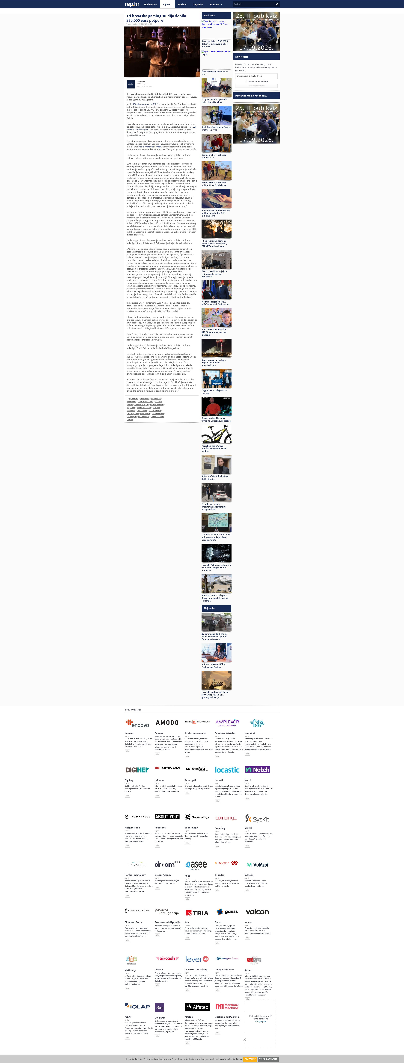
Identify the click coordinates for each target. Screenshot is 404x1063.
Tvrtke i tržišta (131, 24)
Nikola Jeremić (155, 410)
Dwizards (160, 1017)
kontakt (150, 87)
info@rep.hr (260, 1021)
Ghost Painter (143, 416)
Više (127, 751)
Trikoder (219, 875)
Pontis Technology (135, 875)
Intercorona (156, 398)
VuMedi (249, 875)
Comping (220, 828)
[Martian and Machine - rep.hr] (227, 1009)
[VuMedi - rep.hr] (257, 868)
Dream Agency (163, 875)
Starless (130, 419)
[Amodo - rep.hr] (167, 725)
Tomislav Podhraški (145, 401)
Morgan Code (132, 827)
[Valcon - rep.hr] (257, 914)
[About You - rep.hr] (167, 819)
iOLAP (128, 1017)
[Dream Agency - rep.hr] (167, 866)
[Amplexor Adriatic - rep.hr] (227, 726)
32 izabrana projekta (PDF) (145, 104)
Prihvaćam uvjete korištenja (258, 81)
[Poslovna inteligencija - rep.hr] (167, 914)
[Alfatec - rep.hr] (197, 1010)
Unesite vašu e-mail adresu (249, 75)
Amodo (159, 733)
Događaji (198, 4)
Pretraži (237, 4)
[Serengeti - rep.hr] (197, 771)
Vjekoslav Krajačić (141, 404)
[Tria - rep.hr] (197, 916)
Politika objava (142, 84)
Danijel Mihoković (144, 407)
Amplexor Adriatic (225, 733)
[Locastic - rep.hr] (227, 772)
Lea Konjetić (132, 416)
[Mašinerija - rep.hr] (131, 964)
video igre (134, 398)
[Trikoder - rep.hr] (226, 864)
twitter (144, 87)
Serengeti (190, 780)
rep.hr (132, 4)
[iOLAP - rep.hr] (137, 1008)
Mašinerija (131, 970)
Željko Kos (131, 407)
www (138, 87)
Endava (129, 733)
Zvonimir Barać (158, 413)
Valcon (248, 922)
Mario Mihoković (156, 404)
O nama (213, 5)
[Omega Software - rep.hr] (227, 960)
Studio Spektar (133, 413)
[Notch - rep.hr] (257, 772)
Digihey (129, 780)
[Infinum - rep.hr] (167, 769)
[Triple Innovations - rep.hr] (197, 723)
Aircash (159, 969)
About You (160, 827)
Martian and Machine (227, 1017)
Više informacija (268, 1059)
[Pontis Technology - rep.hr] (137, 868)
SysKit (248, 828)
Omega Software (224, 969)
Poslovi (182, 4)
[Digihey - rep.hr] (137, 773)
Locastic (219, 780)
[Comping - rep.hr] (226, 822)
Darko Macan (142, 410)
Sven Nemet (145, 413)
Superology (191, 827)
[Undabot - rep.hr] (257, 726)
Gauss (218, 922)
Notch (248, 780)
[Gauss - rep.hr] (227, 914)
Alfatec (189, 1017)
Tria (187, 922)
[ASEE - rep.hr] (196, 870)
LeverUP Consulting (196, 969)
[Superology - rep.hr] (197, 819)
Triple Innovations (195, 733)
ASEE (187, 876)
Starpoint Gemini (157, 416)
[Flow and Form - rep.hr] (137, 912)
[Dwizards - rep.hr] (159, 1011)
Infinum (159, 780)
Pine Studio (144, 398)
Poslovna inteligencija (167, 922)
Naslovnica (150, 4)
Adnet (248, 970)
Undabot (250, 733)
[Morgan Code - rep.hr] (137, 819)
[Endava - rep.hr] (137, 727)
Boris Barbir (131, 401)
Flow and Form (133, 922)
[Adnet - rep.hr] (254, 964)
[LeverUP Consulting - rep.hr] (197, 961)
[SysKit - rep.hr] (257, 822)
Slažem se (250, 1059)
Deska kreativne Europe (149, 146)
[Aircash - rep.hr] (167, 960)
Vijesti (165, 5)
